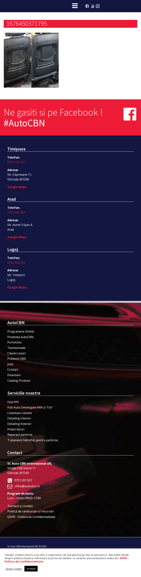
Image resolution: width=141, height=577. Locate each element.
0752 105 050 (16, 212)
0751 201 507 (16, 162)
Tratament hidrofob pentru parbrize (32, 440)
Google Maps (17, 187)
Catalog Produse (18, 381)
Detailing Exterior (19, 424)
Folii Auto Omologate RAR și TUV (29, 407)
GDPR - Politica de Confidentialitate (31, 517)
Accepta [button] (31, 568)
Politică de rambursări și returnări (30, 511)
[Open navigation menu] (74, 6)
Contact (12, 369)
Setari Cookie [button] (14, 568)
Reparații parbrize (19, 435)
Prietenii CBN (16, 359)
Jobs (10, 364)
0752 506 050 (16, 263)
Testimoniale (16, 348)
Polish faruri (15, 429)
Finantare (14, 375)
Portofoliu (14, 342)
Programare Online (20, 331)
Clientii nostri (16, 353)
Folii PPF (13, 402)
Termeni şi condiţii (20, 506)
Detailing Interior (19, 418)
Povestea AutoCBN (20, 337)
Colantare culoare (19, 413)
